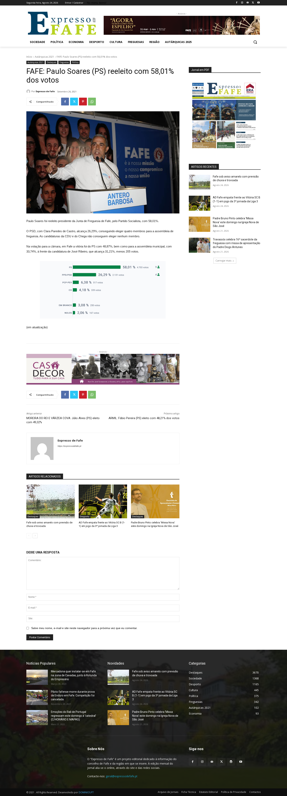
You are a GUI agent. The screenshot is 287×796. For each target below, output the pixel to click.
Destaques (51, 62)
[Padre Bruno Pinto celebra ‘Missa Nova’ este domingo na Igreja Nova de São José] (155, 501)
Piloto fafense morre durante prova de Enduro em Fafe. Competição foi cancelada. (73, 695)
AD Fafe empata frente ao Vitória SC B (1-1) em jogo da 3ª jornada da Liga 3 (154, 695)
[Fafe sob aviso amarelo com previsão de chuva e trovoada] (50, 501)
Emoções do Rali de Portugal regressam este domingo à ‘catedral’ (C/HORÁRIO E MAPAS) (73, 715)
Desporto (84, 516)
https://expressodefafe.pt (69, 446)
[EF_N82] (225, 113)
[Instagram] (242, 3)
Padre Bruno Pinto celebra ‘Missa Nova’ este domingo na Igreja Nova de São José (236, 222)
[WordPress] (231, 762)
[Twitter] (253, 3)
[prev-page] (28, 535)
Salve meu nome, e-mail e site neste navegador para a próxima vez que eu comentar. (84, 628)
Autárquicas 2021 (44, 56)
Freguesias (64, 62)
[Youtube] (258, 3)
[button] (255, 42)
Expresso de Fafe (45, 91)
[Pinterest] (83, 101)
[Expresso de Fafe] (28, 91)
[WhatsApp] (92, 101)
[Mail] (247, 3)
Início (29, 56)
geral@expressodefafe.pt (121, 776)
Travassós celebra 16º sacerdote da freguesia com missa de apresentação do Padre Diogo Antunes (236, 243)
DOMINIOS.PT (86, 792)
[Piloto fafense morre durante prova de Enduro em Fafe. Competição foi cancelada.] (37, 697)
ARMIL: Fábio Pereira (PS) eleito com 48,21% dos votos (144, 418)
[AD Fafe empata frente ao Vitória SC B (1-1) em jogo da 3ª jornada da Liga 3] (103, 501)
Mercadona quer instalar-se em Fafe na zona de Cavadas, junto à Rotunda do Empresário (74, 675)
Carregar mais (223, 260)
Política (75, 62)
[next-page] (35, 535)
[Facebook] (236, 3)
